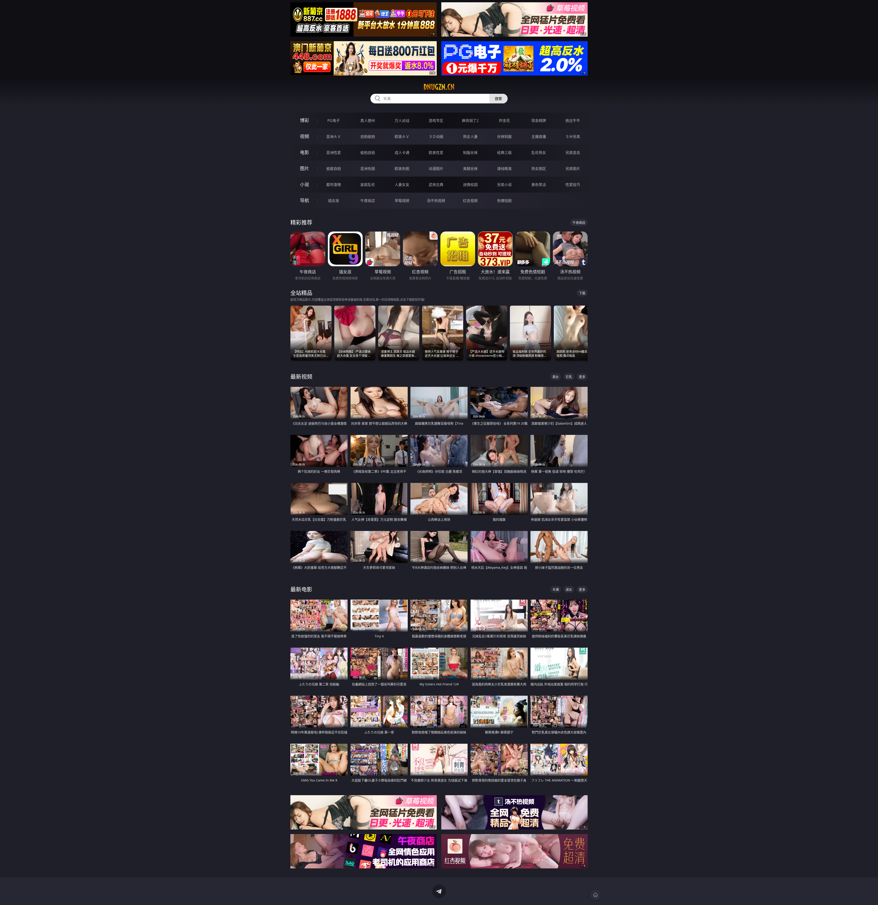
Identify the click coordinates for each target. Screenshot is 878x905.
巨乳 (569, 376)
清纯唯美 (504, 168)
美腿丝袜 (470, 168)
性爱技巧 (572, 184)
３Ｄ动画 (436, 136)
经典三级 (504, 152)
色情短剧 (504, 200)
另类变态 (572, 152)
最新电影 (301, 589)
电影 (304, 152)
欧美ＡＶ (402, 136)
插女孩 (333, 200)
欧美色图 (402, 168)
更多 (582, 376)
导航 (304, 200)
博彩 (304, 120)
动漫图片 (436, 168)
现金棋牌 (538, 120)
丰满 (555, 589)
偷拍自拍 (367, 152)
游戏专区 (436, 120)
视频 (304, 136)
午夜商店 (367, 200)
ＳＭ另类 (572, 136)
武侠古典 (436, 184)
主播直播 (538, 136)
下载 (582, 293)
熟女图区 (538, 168)
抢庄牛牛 (572, 120)
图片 (304, 168)
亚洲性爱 (333, 152)
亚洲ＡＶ (333, 136)
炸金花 (504, 120)
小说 (304, 184)
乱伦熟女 (538, 152)
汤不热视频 (436, 200)
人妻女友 (402, 184)
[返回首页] (595, 894)
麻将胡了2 (470, 120)
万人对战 (402, 120)
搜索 (498, 98)
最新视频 (301, 376)
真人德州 (367, 120)
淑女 (569, 589)
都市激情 (333, 184)
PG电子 (333, 120)
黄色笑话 (538, 184)
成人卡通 (402, 152)
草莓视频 (402, 200)
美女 (555, 376)
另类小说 (504, 184)
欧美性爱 (436, 152)
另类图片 (572, 168)
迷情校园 (470, 184)
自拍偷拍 (367, 136)
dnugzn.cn (439, 87)
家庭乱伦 (367, 184)
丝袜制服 (504, 136)
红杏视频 (470, 200)
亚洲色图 (367, 168)
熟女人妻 (470, 136)
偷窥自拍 (333, 168)
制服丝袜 (470, 152)
